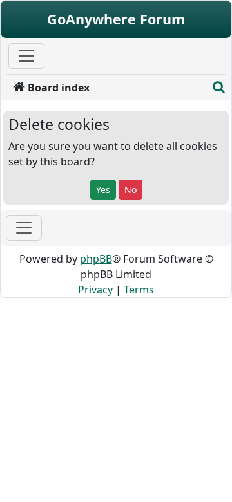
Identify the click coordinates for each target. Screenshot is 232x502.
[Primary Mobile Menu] (26, 56)
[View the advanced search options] (219, 87)
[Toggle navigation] (24, 228)
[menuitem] (107, 87)
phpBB (96, 259)
